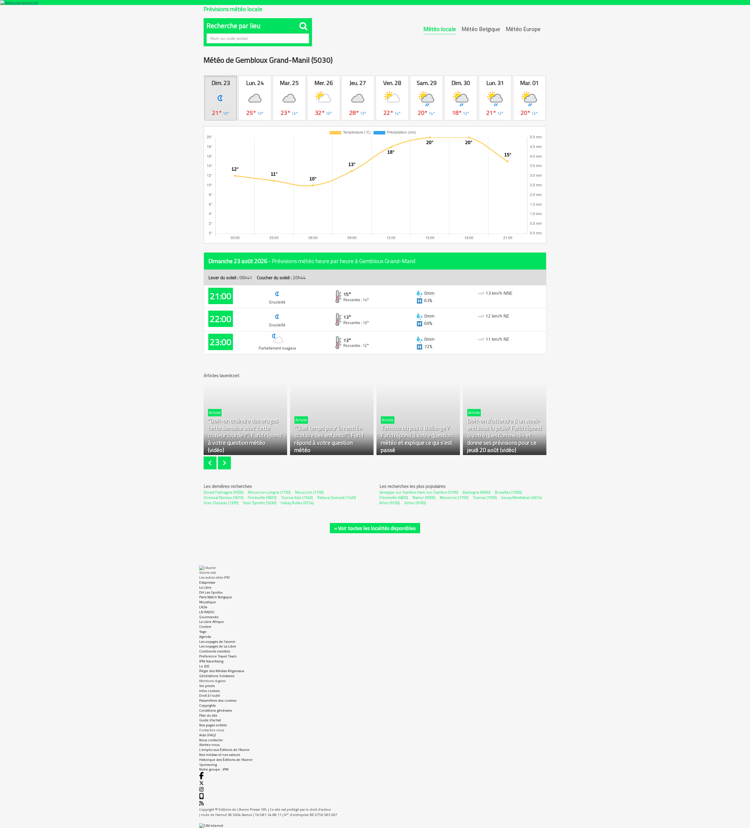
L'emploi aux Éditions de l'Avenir (224, 749)
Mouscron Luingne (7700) (269, 492)
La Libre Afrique (211, 621)
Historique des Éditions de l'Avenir (226, 759)
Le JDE (204, 666)
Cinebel (205, 626)
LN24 (203, 607)
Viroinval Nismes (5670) (223, 497)
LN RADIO (206, 612)
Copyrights (207, 705)
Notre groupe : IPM (214, 769)
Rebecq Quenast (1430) (336, 497)
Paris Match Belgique (215, 597)
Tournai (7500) (485, 497)
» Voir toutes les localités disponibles (375, 528)
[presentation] (211, 463)
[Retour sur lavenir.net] (375, 2)
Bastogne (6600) (476, 492)
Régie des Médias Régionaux (221, 671)
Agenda (205, 636)
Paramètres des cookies (217, 700)
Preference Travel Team (218, 656)
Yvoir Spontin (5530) (259, 503)
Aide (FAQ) (207, 735)
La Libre (205, 587)
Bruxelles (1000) (508, 492)
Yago (203, 631)
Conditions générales (215, 710)
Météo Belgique (480, 28)
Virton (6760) (415, 503)
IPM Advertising (211, 661)
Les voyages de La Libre (217, 646)
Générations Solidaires (216, 676)
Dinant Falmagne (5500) (223, 492)
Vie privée (207, 686)
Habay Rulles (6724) (297, 503)
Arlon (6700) (389, 503)
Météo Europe (523, 28)
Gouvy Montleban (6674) (521, 497)
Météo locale (439, 28)
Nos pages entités (213, 725)
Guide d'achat (210, 720)
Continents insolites (214, 651)
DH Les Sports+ (211, 592)
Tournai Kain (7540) (297, 497)
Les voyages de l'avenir (217, 641)
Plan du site (208, 715)
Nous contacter (211, 740)
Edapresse (207, 582)
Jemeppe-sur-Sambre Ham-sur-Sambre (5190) (418, 492)
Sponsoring (208, 764)
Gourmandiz (209, 617)
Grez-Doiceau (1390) (221, 503)
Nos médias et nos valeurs (219, 754)
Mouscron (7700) (309, 492)
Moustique (207, 602)
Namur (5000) (423, 497)
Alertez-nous (209, 744)
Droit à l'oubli (209, 695)
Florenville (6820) (262, 497)
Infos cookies (209, 691)
